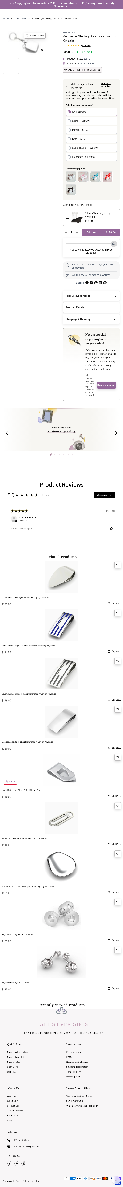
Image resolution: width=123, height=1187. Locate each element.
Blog (9, 1120)
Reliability (12, 1101)
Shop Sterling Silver (17, 1052)
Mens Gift (12, 1072)
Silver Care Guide (75, 1101)
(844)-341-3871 (21, 1140)
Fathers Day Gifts (22, 18)
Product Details (75, 307)
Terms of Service (75, 1072)
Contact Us (12, 1116)
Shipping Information (77, 1067)
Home (6, 18)
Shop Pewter (13, 1062)
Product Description (78, 296)
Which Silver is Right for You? (82, 1106)
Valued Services (15, 1111)
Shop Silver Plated (16, 1057)
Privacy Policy (73, 1052)
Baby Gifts (12, 1067)
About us (11, 1096)
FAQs (69, 1057)
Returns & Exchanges (77, 1062)
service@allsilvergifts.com (26, 1146)
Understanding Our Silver (79, 1096)
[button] (50, 454)
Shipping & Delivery (78, 319)
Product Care (13, 1106)
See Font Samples (106, 85)
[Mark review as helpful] (111, 528)
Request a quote (106, 385)
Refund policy (73, 1077)
